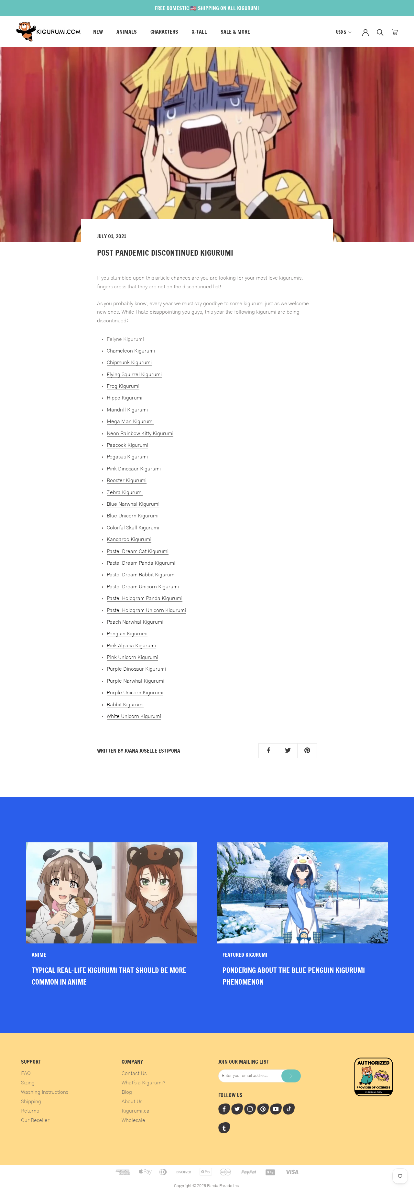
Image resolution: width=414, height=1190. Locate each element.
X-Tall (199, 31)
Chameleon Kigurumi (131, 350)
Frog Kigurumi (123, 386)
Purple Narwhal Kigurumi (135, 681)
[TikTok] (288, 1108)
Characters (164, 31)
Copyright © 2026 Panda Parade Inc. (207, 1186)
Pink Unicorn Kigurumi (132, 657)
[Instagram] (250, 1108)
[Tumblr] (224, 1128)
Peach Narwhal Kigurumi (135, 622)
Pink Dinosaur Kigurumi (134, 468)
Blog (127, 1092)
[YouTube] (275, 1108)
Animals (126, 31)
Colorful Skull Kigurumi (133, 527)
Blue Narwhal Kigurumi (133, 504)
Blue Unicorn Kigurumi (132, 515)
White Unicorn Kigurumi (134, 716)
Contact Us (134, 1073)
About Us (132, 1101)
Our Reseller (35, 1120)
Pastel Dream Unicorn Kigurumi (143, 586)
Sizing (28, 1082)
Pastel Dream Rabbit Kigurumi (141, 574)
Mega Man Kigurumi (130, 421)
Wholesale (133, 1120)
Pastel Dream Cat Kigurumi (138, 551)
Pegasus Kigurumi (127, 456)
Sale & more (235, 31)
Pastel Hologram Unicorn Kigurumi (146, 610)
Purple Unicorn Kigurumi (135, 692)
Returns (30, 1111)
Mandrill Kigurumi (127, 409)
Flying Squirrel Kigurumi (134, 374)
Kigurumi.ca (135, 1111)
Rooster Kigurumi (127, 480)
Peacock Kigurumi (127, 445)
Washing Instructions (44, 1092)
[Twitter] (237, 1108)
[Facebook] (224, 1108)
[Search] (380, 32)
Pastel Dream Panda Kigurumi (141, 563)
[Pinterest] (263, 1108)
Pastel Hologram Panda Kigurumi (144, 598)
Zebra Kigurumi (125, 492)
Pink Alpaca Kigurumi (131, 645)
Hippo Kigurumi (124, 397)
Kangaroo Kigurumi (129, 539)
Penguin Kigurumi (127, 633)
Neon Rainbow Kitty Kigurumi (140, 433)
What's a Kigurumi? (143, 1082)
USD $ (341, 32)
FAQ (26, 1073)
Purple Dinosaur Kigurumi (136, 669)
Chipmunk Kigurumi (129, 362)
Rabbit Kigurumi (125, 704)
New (98, 31)
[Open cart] (395, 32)
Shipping (31, 1101)
